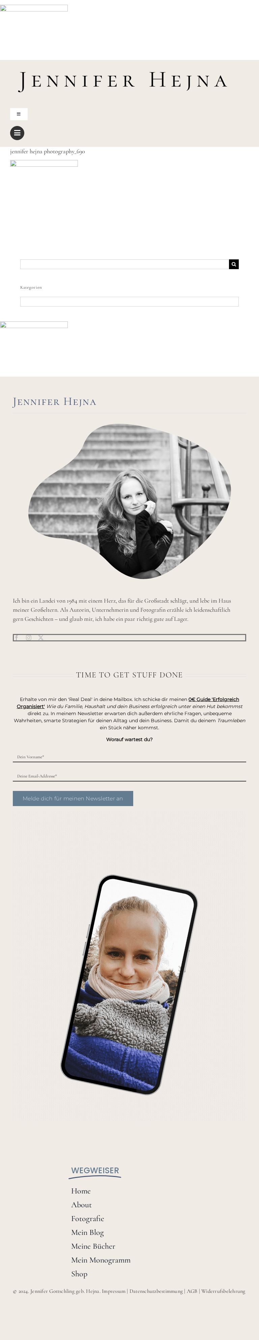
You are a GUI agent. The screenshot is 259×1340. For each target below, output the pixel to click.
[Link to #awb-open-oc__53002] (17, 133)
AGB (192, 1291)
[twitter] (41, 637)
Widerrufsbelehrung (223, 1291)
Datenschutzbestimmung (156, 1291)
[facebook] (16, 637)
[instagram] (28, 637)
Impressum (113, 1291)
